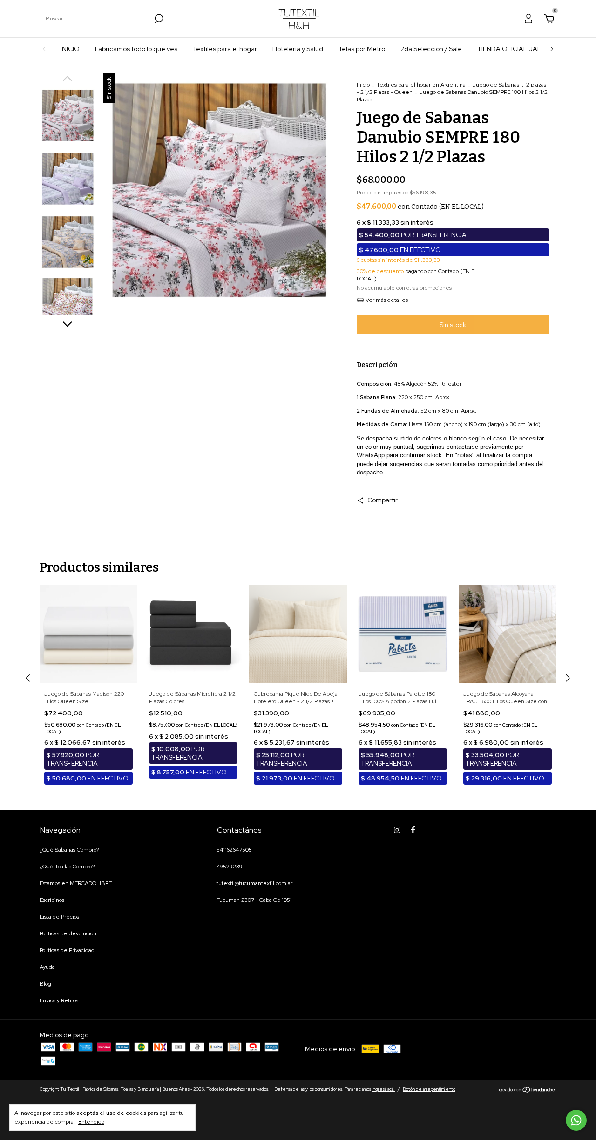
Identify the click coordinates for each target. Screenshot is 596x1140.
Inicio (363, 84)
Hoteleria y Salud (297, 49)
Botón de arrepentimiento (429, 1089)
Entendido (91, 1122)
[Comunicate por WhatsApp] (576, 1120)
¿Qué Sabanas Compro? (69, 849)
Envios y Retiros (59, 1000)
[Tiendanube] (527, 1090)
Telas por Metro (362, 49)
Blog (45, 983)
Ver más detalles (386, 300)
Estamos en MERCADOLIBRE (76, 883)
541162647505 (234, 849)
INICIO (70, 49)
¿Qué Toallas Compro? (67, 866)
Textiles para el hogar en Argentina (421, 84)
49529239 (230, 866)
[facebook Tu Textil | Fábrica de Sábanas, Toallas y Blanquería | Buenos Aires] (413, 829)
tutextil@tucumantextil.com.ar (254, 883)
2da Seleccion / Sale (431, 49)
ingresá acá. (383, 1089)
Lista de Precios (59, 916)
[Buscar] (158, 18)
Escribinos (52, 900)
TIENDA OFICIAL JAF (509, 49)
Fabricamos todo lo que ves (136, 49)
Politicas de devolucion (68, 933)
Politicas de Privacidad (67, 950)
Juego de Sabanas (496, 84)
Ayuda (47, 967)
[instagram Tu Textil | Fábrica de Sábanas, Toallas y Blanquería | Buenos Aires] (397, 829)
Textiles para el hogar (225, 49)
